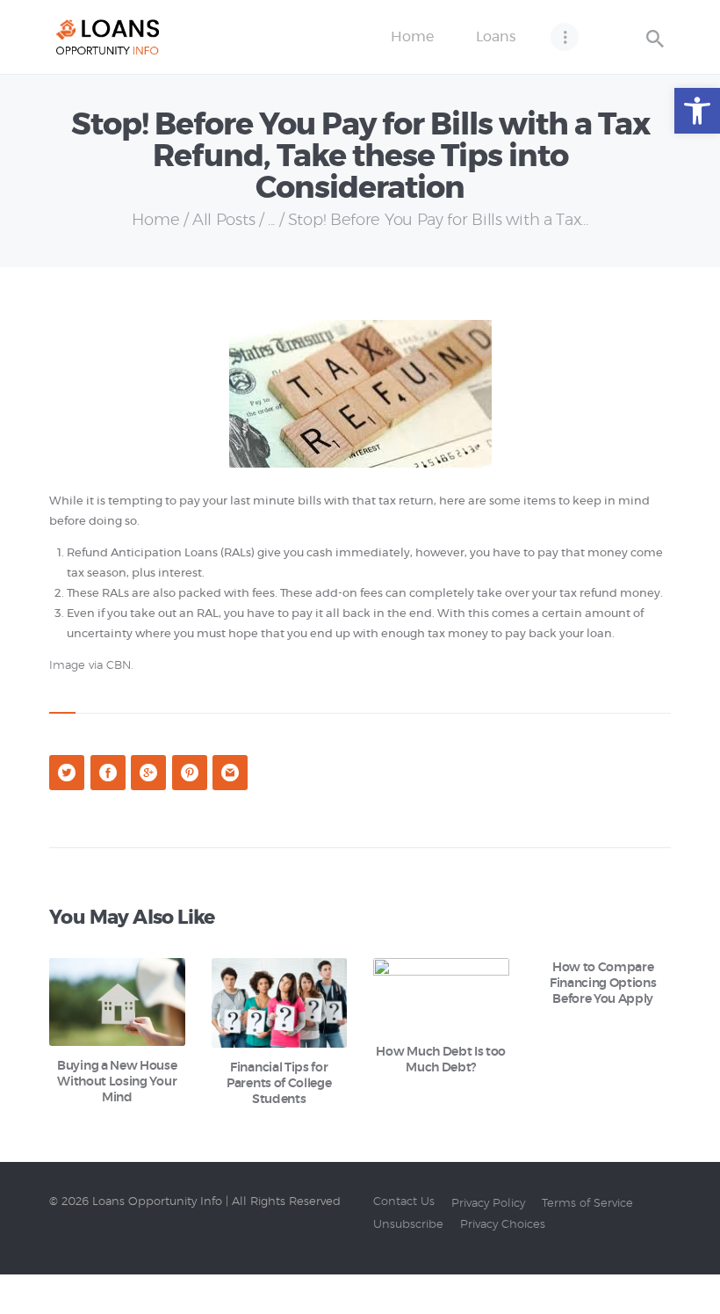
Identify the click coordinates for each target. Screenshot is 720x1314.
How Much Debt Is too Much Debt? (441, 1060)
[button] (697, 111)
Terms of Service (587, 1203)
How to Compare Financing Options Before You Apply (603, 983)
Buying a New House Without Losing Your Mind (116, 1082)
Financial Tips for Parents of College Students (279, 1084)
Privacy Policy (488, 1203)
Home (155, 221)
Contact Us (404, 1202)
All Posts (223, 221)
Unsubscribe (408, 1225)
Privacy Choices (502, 1225)
